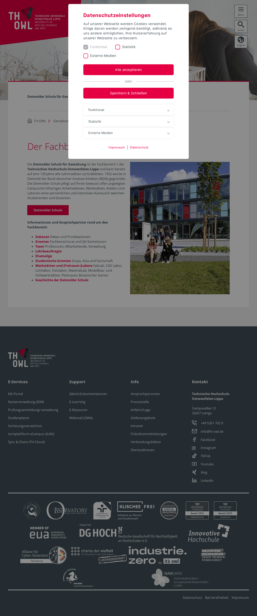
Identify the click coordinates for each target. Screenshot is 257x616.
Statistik (129, 47)
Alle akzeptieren (128, 70)
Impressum (116, 147)
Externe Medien (103, 56)
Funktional (98, 47)
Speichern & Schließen (128, 93)
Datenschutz (139, 147)
